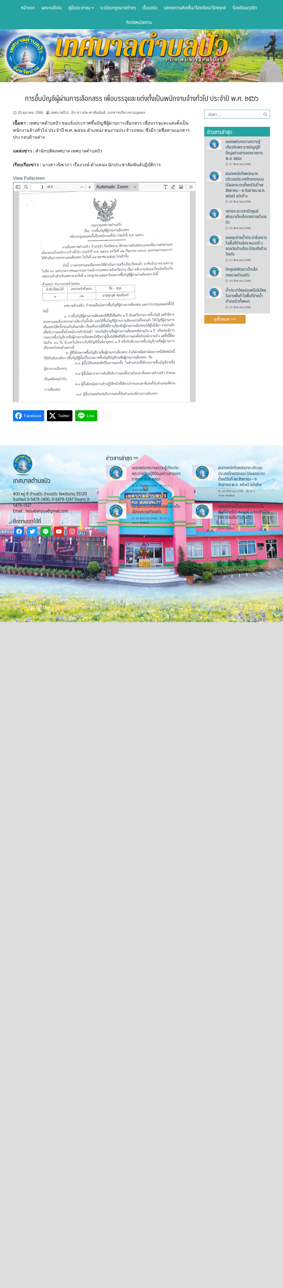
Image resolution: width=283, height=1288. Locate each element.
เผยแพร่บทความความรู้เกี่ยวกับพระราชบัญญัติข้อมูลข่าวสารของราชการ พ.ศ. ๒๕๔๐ (244, 150)
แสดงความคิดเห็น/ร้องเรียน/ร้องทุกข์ (195, 7)
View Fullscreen (29, 178)
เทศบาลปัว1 (60, 113)
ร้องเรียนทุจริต (244, 7)
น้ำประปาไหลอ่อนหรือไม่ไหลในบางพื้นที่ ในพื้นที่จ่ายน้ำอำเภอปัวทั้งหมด (246, 295)
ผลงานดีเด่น (51, 7)
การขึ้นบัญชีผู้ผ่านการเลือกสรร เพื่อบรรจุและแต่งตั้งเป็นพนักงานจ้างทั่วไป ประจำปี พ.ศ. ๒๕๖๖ (141, 98)
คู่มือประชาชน (79, 7)
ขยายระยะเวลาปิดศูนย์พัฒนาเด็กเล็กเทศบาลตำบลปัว (246, 216)
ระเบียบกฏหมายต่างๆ (118, 7)
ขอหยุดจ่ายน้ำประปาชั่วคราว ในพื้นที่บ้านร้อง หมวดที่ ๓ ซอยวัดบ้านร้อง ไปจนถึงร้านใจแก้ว (246, 246)
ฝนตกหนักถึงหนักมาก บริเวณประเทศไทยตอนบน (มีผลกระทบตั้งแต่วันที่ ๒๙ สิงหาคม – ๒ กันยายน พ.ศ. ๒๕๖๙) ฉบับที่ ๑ (245, 184)
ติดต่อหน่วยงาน (139, 22)
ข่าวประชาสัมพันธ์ (91, 113)
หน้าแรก (28, 7)
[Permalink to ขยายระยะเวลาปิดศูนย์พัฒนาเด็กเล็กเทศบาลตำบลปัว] (214, 213)
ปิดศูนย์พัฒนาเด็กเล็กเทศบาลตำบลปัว (242, 271)
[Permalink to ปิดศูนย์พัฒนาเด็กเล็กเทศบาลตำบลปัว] (214, 271)
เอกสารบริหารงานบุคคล (126, 113)
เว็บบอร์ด (149, 7)
